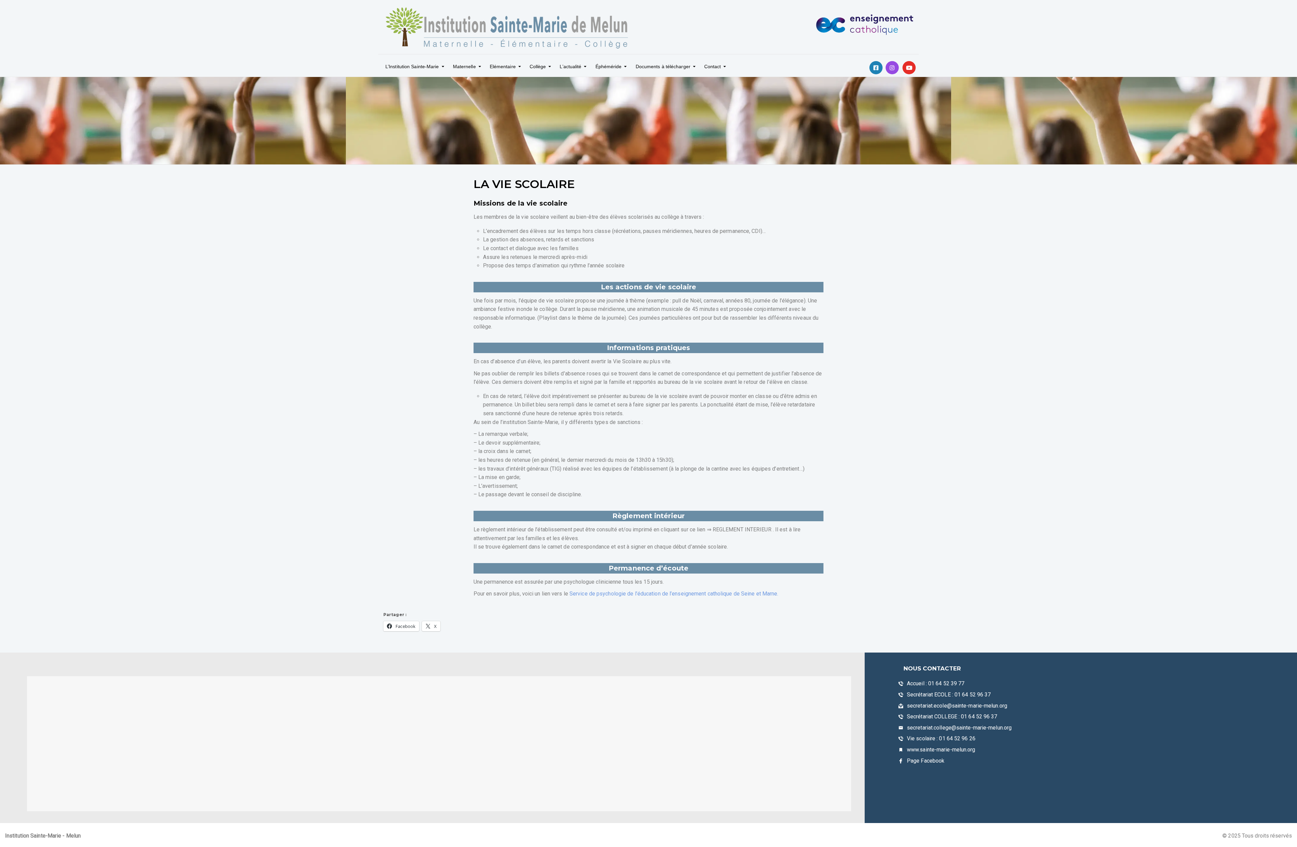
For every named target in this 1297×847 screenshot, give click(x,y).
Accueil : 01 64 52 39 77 (935, 683)
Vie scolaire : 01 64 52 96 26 (941, 738)
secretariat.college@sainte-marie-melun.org (959, 727)
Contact (712, 66)
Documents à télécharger (663, 66)
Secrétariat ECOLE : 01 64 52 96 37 (949, 694)
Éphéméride (608, 66)
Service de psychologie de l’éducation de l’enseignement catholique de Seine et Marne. (674, 593)
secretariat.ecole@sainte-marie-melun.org (957, 706)
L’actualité (570, 66)
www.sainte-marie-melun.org (941, 749)
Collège (538, 66)
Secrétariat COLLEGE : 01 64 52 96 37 (952, 716)
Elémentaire (503, 66)
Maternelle (464, 66)
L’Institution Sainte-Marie (412, 66)
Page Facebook (925, 761)
